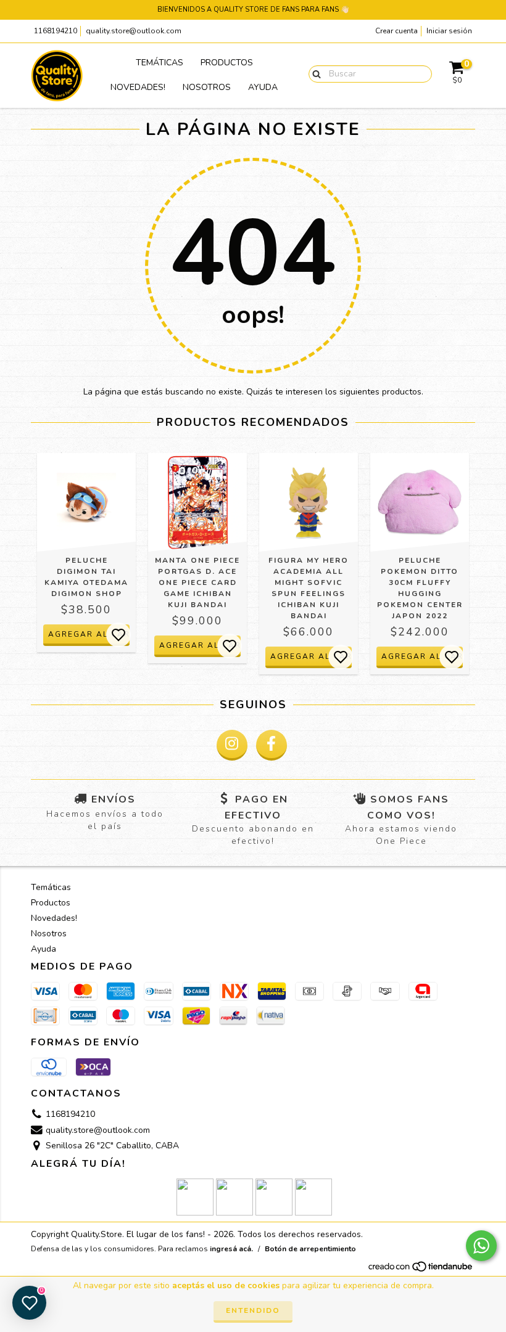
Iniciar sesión (449, 31)
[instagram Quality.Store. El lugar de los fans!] (232, 745)
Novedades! (137, 87)
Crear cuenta (396, 31)
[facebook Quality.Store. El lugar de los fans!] (271, 745)
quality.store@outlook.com (133, 31)
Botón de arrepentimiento (310, 1249)
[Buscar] (314, 73)
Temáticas (159, 62)
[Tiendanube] (421, 1270)
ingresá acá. (231, 1249)
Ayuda (263, 87)
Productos (227, 62)
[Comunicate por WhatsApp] (481, 1245)
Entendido (253, 1310)
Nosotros (207, 87)
